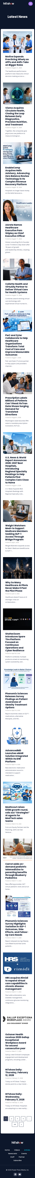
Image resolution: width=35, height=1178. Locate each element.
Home (7, 1150)
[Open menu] (30, 4)
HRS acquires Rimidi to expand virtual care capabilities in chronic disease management (16, 983)
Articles (27, 1150)
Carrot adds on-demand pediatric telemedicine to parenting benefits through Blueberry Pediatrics (16, 871)
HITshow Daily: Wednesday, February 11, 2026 (14, 1097)
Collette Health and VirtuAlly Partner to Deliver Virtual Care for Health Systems (16, 288)
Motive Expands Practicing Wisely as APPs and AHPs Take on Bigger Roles (17, 60)
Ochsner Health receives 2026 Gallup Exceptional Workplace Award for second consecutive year (17, 1041)
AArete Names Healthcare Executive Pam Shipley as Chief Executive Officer (15, 230)
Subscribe (18, 1160)
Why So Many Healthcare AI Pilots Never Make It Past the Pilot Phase (16, 586)
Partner (22, 1157)
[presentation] (17, 42)
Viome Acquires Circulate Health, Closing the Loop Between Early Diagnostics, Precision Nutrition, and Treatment (16, 116)
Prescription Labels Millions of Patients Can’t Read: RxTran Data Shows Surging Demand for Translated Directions (17, 406)
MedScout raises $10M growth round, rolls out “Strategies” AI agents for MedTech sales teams (17, 814)
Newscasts (12, 1153)
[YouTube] (19, 1174)
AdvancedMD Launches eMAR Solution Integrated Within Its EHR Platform (16, 756)
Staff (12, 1157)
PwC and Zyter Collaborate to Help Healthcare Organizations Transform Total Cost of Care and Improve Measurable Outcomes (17, 345)
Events (24, 1153)
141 (15, 1124)
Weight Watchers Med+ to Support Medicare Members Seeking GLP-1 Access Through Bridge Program (16, 532)
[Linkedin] (15, 1174)
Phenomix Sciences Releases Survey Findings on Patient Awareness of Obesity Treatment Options (16, 700)
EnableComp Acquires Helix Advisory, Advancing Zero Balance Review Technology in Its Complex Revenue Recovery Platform (17, 176)
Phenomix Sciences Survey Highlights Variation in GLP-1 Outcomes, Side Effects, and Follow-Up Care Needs (16, 928)
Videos (17, 1150)
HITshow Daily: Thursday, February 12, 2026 (16, 1072)
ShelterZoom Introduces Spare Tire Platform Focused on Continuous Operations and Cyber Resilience (15, 642)
